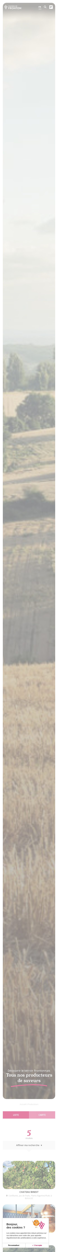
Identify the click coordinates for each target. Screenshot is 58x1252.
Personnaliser (13, 1245)
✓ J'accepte (37, 1245)
